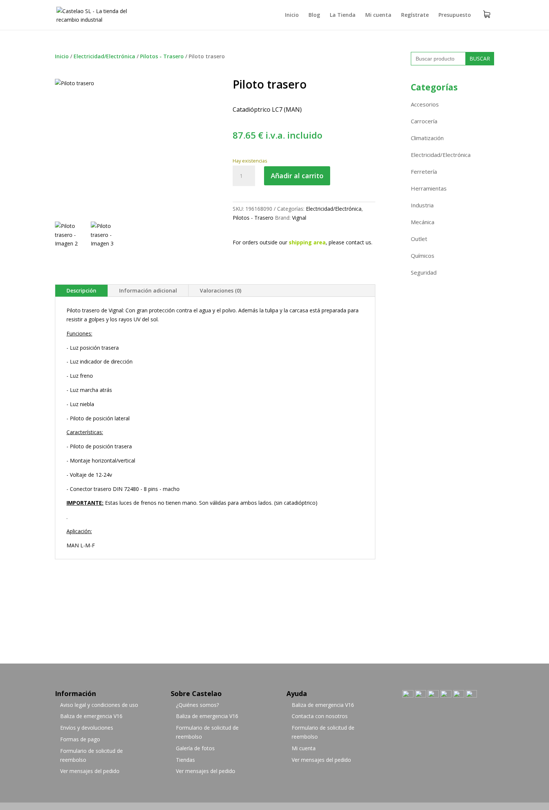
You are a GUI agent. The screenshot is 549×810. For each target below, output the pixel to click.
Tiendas (185, 759)
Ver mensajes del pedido (90, 771)
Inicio (292, 15)
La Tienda (343, 15)
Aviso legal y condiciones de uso (99, 704)
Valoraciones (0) (220, 290)
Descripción (81, 290)
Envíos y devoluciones (86, 727)
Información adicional (148, 290)
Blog (314, 15)
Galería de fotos (195, 748)
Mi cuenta (378, 15)
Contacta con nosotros (320, 716)
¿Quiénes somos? (197, 704)
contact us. (359, 242)
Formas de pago (80, 739)
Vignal (299, 217)
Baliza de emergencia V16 (91, 716)
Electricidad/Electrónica (104, 56)
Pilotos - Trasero (162, 56)
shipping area (307, 242)
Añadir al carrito (297, 175)
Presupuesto (454, 15)
